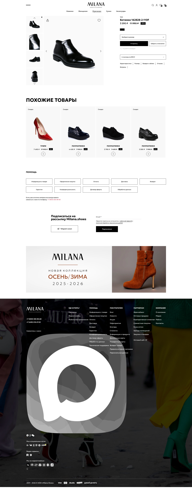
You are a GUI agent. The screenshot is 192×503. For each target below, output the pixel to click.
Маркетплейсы (74, 316)
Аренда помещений (142, 331)
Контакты (160, 323)
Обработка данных (124, 189)
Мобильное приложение (78, 320)
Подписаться (107, 229)
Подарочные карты (117, 342)
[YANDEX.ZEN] (39, 445)
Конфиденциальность (67, 189)
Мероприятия (115, 323)
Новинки (69, 11)
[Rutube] (27, 455)
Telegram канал (66, 229)
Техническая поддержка (99, 345)
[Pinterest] (36, 445)
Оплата (96, 181)
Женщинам (83, 11)
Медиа (158, 316)
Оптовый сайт (139, 340)
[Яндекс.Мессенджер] (30, 435)
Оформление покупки (67, 181)
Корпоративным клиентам (144, 320)
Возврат (153, 181)
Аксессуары (121, 11)
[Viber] (27, 435)
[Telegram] (31, 455)
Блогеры (113, 327)
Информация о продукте (120, 334)
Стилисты (114, 331)
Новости (113, 316)
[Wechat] (33, 435)
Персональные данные (119, 353)
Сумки (108, 11)
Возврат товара (116, 345)
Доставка (124, 181)
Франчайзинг (139, 312)
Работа (158, 320)
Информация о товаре (39, 181)
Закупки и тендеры (141, 334)
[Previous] (34, 18)
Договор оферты (96, 189)
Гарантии (39, 189)
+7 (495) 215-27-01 (33, 322)
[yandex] (27, 445)
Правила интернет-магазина (121, 349)
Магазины (73, 312)
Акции (112, 320)
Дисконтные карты (117, 338)
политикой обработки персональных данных (109, 223)
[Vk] (31, 445)
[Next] (34, 84)
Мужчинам (96, 11)
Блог (112, 312)
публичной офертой (126, 221)
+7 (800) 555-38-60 (54, 200)
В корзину (134, 44)
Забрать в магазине (157, 44)
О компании (161, 312)
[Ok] (33, 445)
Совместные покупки (142, 323)
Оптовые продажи (141, 316)
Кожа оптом (138, 327)
